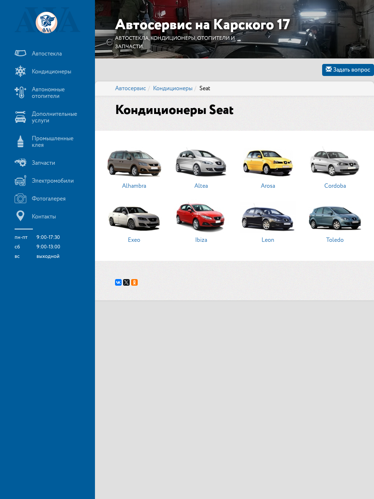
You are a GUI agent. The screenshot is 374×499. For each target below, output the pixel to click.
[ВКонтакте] (118, 282)
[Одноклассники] (134, 282)
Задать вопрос (351, 70)
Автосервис (130, 88)
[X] (126, 282)
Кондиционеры (172, 88)
